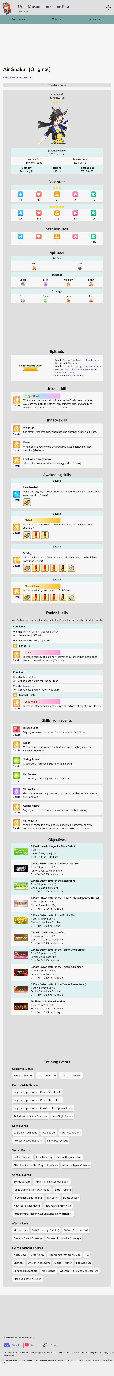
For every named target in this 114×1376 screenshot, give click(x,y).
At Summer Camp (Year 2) (28, 1197)
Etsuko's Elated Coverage (28, 1238)
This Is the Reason (70, 1075)
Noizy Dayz (20, 1254)
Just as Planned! (23, 1157)
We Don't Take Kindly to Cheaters (79, 1270)
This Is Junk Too (46, 1075)
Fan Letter (53, 1197)
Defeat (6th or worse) (76, 1230)
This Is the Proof (23, 1075)
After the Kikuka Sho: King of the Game (36, 1165)
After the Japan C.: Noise (76, 1165)
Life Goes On (83, 1262)
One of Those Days (39, 1262)
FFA (87, 1254)
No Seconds (48, 1270)
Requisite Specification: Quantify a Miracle (37, 1092)
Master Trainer (63, 1262)
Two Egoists (49, 1132)
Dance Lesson (71, 1197)
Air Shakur (57, 98)
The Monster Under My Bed (64, 1254)
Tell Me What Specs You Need (31, 1116)
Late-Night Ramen (62, 1116)
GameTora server (92, 1360)
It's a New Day (44, 1157)
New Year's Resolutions (27, 1205)
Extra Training (62, 1189)
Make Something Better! (27, 1278)
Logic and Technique (25, 1132)
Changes (19, 1262)
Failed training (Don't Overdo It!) (32, 1189)
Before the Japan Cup (69, 1157)
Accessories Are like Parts (28, 1140)
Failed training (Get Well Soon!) (51, 1181)
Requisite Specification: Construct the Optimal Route (43, 1108)
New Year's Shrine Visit (58, 1205)
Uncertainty (37, 1254)
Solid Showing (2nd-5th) (45, 1230)
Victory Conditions (70, 1132)
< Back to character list (18, 77)
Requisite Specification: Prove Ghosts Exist (37, 1100)
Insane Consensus (57, 1140)
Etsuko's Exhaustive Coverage (64, 1238)
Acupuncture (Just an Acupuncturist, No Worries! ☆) (43, 1213)
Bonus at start (22, 1181)
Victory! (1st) (21, 1230)
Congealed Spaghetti (25, 1270)
